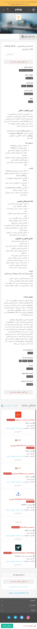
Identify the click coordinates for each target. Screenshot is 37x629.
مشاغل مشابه (7, 626)
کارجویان (33, 600)
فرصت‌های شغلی (28, 36)
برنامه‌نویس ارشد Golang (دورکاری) (23, 473)
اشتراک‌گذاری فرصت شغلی (17, 593)
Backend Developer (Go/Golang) (23, 553)
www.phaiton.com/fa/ (19, 31)
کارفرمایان (32, 605)
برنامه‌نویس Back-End (27, 527)
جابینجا (33, 610)
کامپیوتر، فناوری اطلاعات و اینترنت (24, 28)
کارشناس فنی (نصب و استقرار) (24, 420)
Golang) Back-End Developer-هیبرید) (21, 499)
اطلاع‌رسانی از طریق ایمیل (10, 406)
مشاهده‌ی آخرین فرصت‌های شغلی (18, 587)
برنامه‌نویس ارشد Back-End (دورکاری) (22, 445)
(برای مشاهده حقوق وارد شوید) (14, 428)
